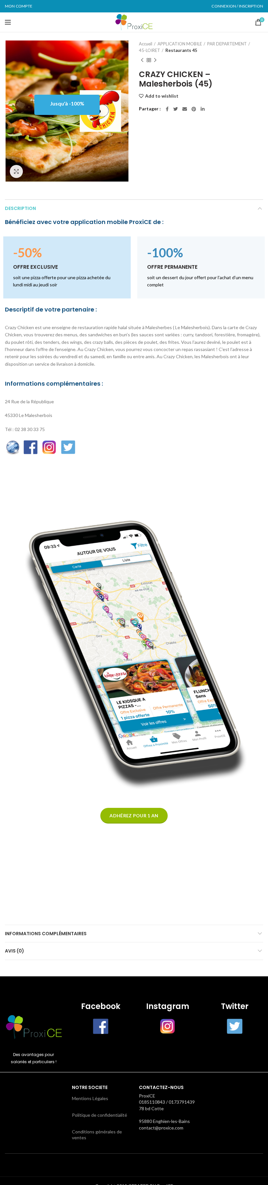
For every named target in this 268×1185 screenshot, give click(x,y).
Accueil (145, 43)
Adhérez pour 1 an (133, 815)
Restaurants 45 (181, 50)
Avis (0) (14, 951)
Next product (155, 60)
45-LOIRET (149, 50)
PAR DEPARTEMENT (227, 43)
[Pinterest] (193, 109)
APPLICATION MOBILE (180, 43)
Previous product (142, 60)
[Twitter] (175, 109)
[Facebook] (167, 109)
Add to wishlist (161, 96)
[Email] (184, 109)
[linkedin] (202, 109)
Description (20, 208)
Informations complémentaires (46, 933)
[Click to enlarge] (16, 171)
